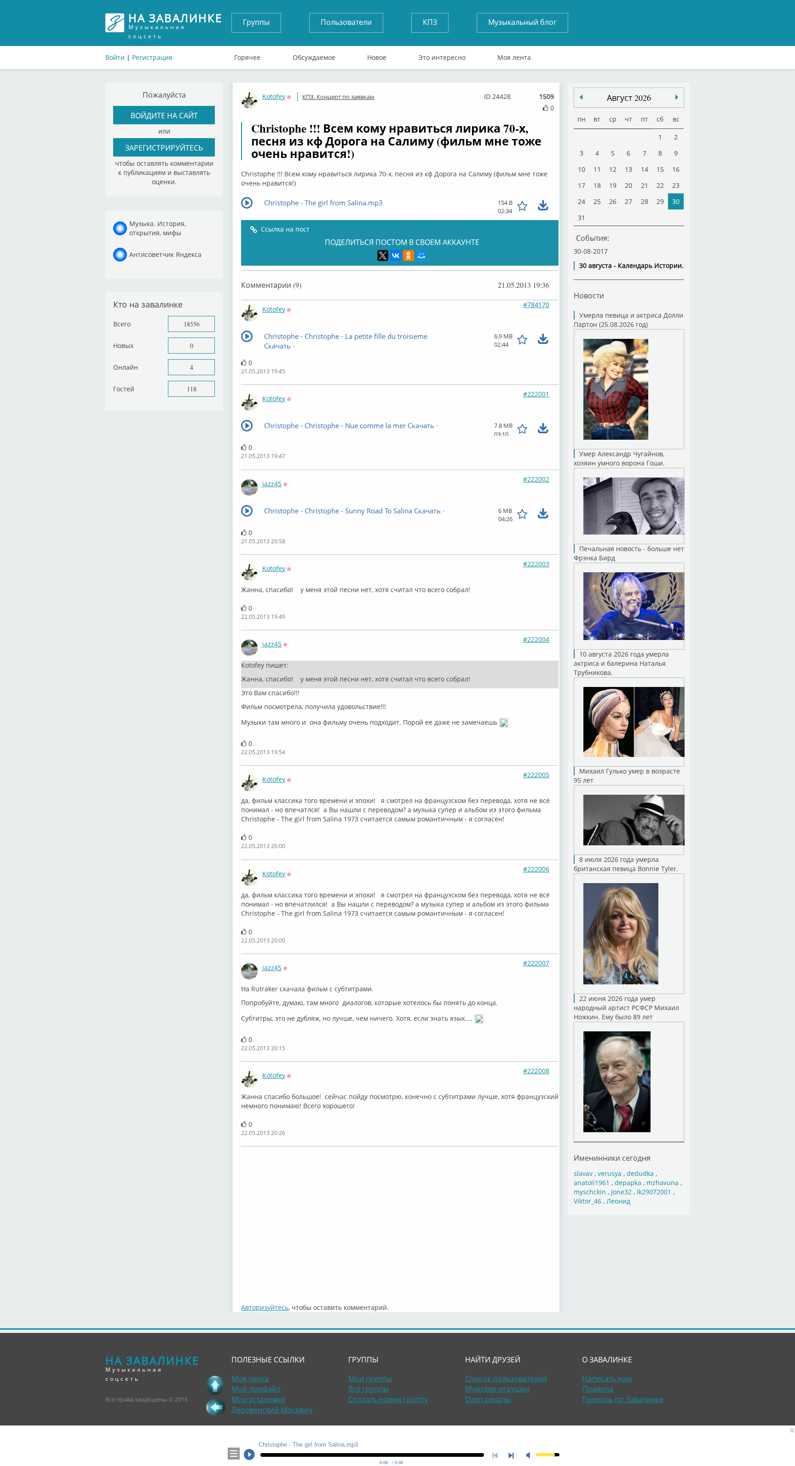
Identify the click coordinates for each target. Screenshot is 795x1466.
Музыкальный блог (522, 22)
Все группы (368, 1389)
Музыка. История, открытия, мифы (157, 228)
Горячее (247, 55)
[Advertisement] (400, 1220)
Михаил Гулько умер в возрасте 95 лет (627, 776)
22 (660, 185)
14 (644, 169)
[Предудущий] (677, 97)
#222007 (536, 963)
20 (628, 185)
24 (581, 201)
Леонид (618, 1201)
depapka (628, 1182)
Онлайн (125, 367)
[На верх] (215, 1385)
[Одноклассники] (408, 255)
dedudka (640, 1173)
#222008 (536, 1070)
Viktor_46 (587, 1201)
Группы (256, 22)
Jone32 (621, 1191)
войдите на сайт (164, 115)
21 (644, 185)
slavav (583, 1173)
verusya (610, 1173)
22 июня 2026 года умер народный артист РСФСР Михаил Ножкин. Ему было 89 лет (626, 1007)
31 (581, 217)
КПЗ (430, 22)
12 (612, 169)
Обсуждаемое (314, 55)
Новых (123, 345)
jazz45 (272, 483)
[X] (382, 255)
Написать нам (607, 1378)
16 (676, 169)
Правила (597, 1389)
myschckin (590, 1191)
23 (676, 185)
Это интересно (442, 55)
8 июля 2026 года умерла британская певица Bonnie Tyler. (626, 864)
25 (597, 201)
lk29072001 (654, 1191)
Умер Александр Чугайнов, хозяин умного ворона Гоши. (619, 458)
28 (644, 201)
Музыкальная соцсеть (175, 22)
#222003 (536, 563)
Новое (376, 55)
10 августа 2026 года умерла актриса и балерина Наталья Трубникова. (621, 663)
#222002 (536, 479)
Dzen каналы (488, 1399)
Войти (115, 57)
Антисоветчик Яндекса (165, 254)
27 (628, 201)
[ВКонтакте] (395, 255)
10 (581, 169)
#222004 (536, 639)
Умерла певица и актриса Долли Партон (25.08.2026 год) (628, 320)
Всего (122, 324)
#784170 (536, 304)
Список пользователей (506, 1378)
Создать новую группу (388, 1399)
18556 (192, 324)
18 (597, 185)
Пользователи (346, 22)
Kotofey (273, 96)
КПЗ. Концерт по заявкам (338, 97)
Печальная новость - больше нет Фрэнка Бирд (629, 553)
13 (628, 169)
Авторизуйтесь (264, 1307)
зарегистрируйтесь (164, 147)
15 (660, 169)
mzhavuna (662, 1182)
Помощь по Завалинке (622, 1399)
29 (660, 201)
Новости (589, 295)
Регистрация (152, 57)
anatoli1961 (592, 1182)
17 (581, 185)
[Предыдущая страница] (215, 1407)
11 (597, 169)
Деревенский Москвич (271, 1410)
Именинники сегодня (612, 1158)
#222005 (536, 774)
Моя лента (514, 55)
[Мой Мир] (421, 255)
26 (612, 201)
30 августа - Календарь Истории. (631, 265)
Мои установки (258, 1399)
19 (612, 185)
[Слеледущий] (581, 97)
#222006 (536, 869)
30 (676, 201)
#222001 (536, 394)
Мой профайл (256, 1389)
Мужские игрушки (497, 1389)
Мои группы (370, 1378)
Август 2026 (629, 97)
